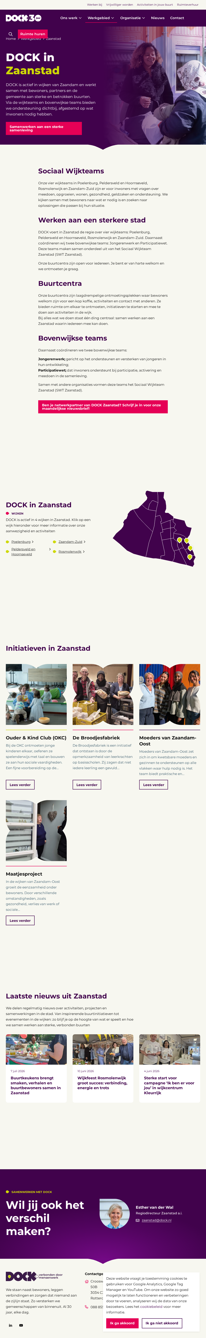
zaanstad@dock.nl (156, 1220)
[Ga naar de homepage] (23, 18)
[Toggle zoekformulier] (10, 34)
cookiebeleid (151, 1306)
